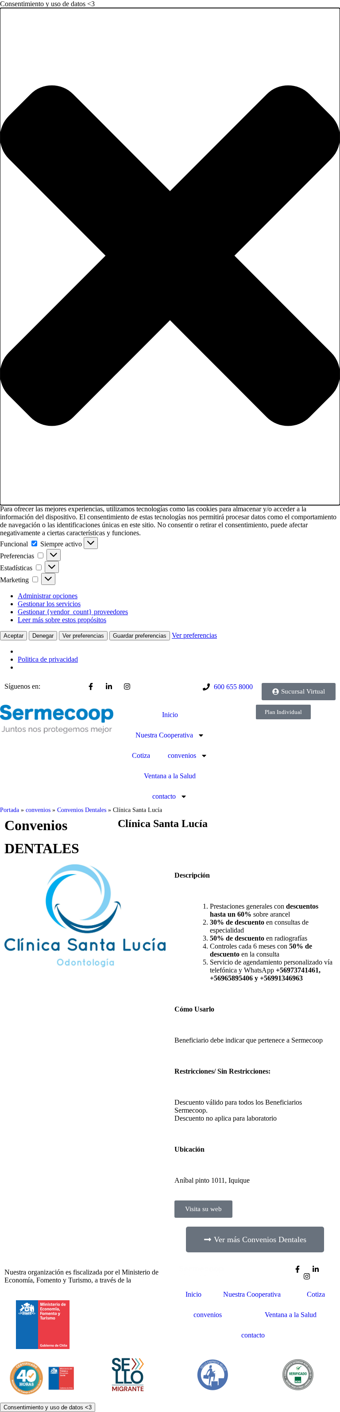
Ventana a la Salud (170, 776)
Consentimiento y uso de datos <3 (48, 1407)
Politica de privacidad (48, 659)
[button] (170, 256)
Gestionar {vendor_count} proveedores (73, 612)
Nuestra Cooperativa (164, 735)
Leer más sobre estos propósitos (62, 620)
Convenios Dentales (81, 810)
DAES (142, 1280)
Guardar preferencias (139, 635)
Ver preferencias (83, 635)
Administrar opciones (47, 596)
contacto (164, 796)
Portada (9, 810)
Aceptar (13, 635)
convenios (182, 755)
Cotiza (141, 755)
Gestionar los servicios (49, 604)
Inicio (170, 714)
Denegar (43, 635)
